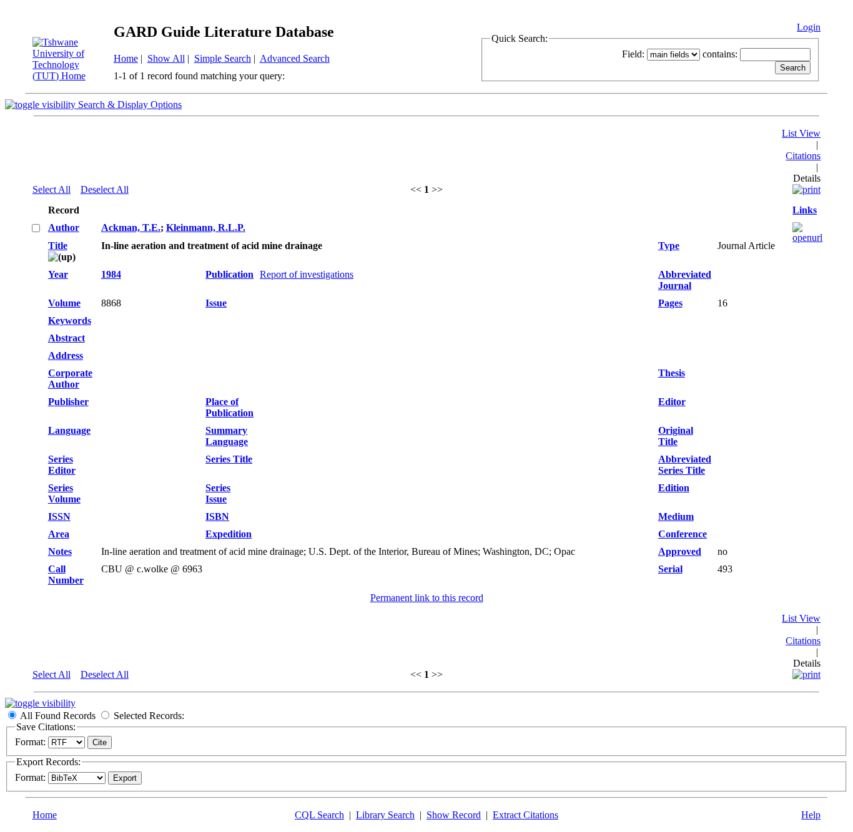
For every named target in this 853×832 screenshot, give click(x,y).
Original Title (675, 436)
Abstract (66, 338)
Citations (803, 155)
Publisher (68, 401)
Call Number (66, 574)
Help (811, 815)
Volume (64, 303)
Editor (672, 401)
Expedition (228, 534)
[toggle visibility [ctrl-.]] (40, 703)
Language (69, 430)
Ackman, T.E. (130, 227)
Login (809, 27)
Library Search (385, 815)
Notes (60, 551)
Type (668, 245)
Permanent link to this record (426, 597)
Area (58, 534)
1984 (111, 274)
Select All (51, 189)
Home (126, 58)
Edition (673, 487)
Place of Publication (229, 407)
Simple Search (222, 58)
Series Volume (64, 493)
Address (65, 355)
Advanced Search (295, 58)
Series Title (228, 459)
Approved (679, 551)
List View (801, 133)
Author (63, 227)
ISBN (217, 516)
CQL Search (319, 815)
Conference (682, 534)
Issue (216, 303)
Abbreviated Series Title (684, 465)
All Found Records (58, 715)
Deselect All (105, 189)
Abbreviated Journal (684, 280)
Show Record (453, 815)
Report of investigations (306, 274)
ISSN (59, 516)
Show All (166, 58)
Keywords (69, 320)
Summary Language (226, 436)
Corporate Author (70, 378)
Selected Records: (149, 715)
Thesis (671, 373)
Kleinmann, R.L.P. (205, 227)
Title (57, 245)
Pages (670, 303)
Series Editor (62, 465)
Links (804, 210)
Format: (30, 742)
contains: (720, 54)
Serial (670, 569)
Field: (633, 54)
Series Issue (217, 493)
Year (58, 274)
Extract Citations (525, 815)
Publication (229, 274)
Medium (676, 516)
